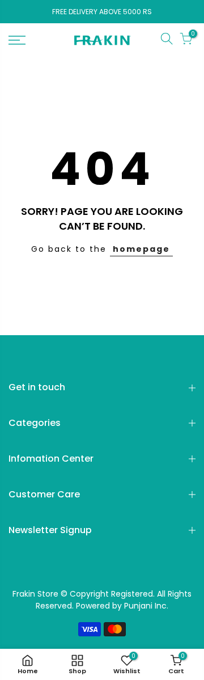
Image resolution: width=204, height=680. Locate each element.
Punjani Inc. (146, 605)
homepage (141, 249)
